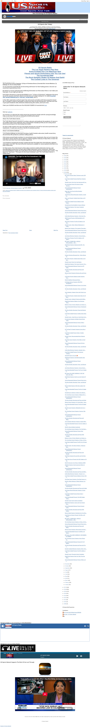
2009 (65, 603)
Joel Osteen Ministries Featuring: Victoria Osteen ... (75, 235)
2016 (65, 589)
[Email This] (25, 187)
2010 (65, 601)
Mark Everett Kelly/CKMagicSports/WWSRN (72, 612)
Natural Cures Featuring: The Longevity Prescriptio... (75, 228)
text (64, 114)
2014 (65, 593)
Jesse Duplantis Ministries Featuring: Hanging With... (76, 421)
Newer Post (5, 230)
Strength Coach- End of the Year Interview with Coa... (76, 182)
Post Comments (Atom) (13, 232)
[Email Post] (23, 188)
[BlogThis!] (26, 187)
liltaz (64, 616)
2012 (65, 597)
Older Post (56, 230)
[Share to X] (27, 187)
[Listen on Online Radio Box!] (88, 626)
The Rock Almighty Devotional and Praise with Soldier (76, 488)
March (66, 580)
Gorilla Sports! (52, 28)
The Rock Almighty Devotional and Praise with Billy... (76, 471)
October (67, 565)
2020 (65, 168)
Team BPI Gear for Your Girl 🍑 (71, 355)
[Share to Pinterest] (30, 187)
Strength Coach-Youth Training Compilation (73, 500)
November (67, 563)
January (67, 584)
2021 (65, 166)
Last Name (65, 101)
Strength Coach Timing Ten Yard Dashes (73, 262)
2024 (65, 159)
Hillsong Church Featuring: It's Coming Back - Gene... (76, 402)
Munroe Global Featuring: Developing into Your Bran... (76, 513)
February (67, 582)
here (45, 105)
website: (10, 112)
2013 (65, 595)
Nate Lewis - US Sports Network (69, 614)
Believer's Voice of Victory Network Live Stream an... (75, 304)
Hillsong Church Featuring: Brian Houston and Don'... (75, 529)
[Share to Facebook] (29, 187)
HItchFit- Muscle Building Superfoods (72, 427)
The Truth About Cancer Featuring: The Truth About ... (76, 429)
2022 (65, 164)
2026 (65, 155)
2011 (65, 599)
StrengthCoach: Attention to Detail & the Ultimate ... (75, 392)
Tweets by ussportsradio (68, 135)
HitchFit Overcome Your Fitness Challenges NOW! (75, 462)
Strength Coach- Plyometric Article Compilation (74, 554)
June (66, 574)
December (67, 173)
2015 (65, 591)
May (66, 576)
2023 (65, 161)
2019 (65, 170)
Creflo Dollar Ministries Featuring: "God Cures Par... (75, 216)
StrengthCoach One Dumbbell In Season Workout (75, 205)
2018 (65, 172)
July (66, 572)
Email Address (67, 92)
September (67, 568)
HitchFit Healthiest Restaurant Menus (72, 279)
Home (30, 230)
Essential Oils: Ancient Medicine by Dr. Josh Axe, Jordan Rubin (29, 96)
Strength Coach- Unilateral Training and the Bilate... (75, 299)
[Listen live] (3, 626)
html (65, 112)
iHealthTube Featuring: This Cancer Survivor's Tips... (75, 264)
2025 (65, 157)
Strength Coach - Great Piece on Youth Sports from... (76, 317)
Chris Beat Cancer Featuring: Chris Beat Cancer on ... (76, 479)
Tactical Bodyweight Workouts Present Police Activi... (76, 210)
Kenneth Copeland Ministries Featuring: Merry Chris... (76, 548)
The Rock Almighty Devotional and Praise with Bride (75, 400)
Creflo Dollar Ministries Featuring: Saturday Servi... (75, 350)
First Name (65, 97)
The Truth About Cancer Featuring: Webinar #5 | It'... (75, 394)
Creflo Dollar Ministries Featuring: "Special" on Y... (75, 473)
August (66, 570)
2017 (65, 587)
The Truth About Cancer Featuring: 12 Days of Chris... (76, 440)
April (66, 578)
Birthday (65, 105)
